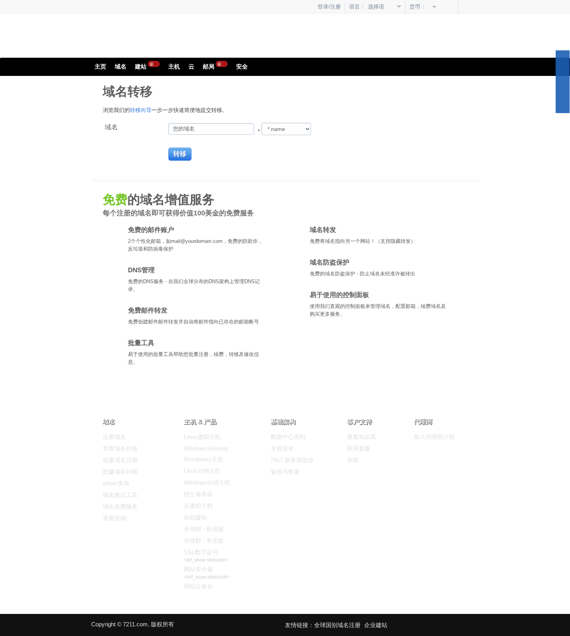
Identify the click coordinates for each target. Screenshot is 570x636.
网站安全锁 (198, 569)
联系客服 (358, 448)
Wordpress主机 (203, 459)
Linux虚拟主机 (202, 436)
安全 (242, 66)
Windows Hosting (206, 448)
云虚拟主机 (198, 505)
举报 (353, 460)
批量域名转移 (120, 471)
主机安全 (282, 448)
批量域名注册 (120, 460)
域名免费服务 (120, 506)
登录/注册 (329, 6)
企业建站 (375, 625)
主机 (174, 66)
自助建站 (195, 517)
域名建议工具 (120, 495)
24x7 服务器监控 (292, 460)
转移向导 (141, 110)
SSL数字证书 (201, 552)
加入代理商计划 (434, 436)
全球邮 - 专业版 (204, 540)
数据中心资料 (288, 436)
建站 (144, 65)
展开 (563, 81)
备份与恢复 (285, 471)
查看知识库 (361, 436)
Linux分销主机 (202, 471)
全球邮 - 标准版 (204, 529)
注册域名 (114, 436)
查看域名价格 (120, 448)
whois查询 (116, 483)
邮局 (212, 65)
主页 (100, 66)
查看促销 (114, 518)
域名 (120, 66)
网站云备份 (198, 586)
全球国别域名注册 (337, 625)
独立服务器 (198, 494)
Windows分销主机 (207, 482)
